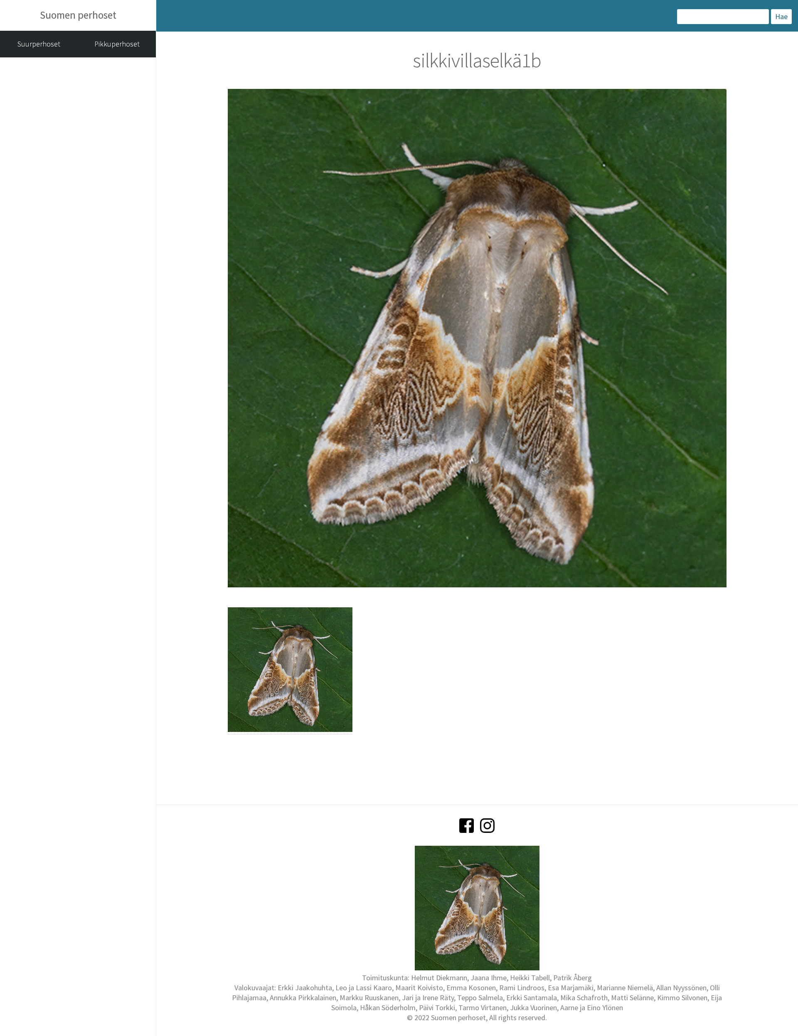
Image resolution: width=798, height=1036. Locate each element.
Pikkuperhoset (117, 44)
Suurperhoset (38, 44)
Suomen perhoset (78, 15)
